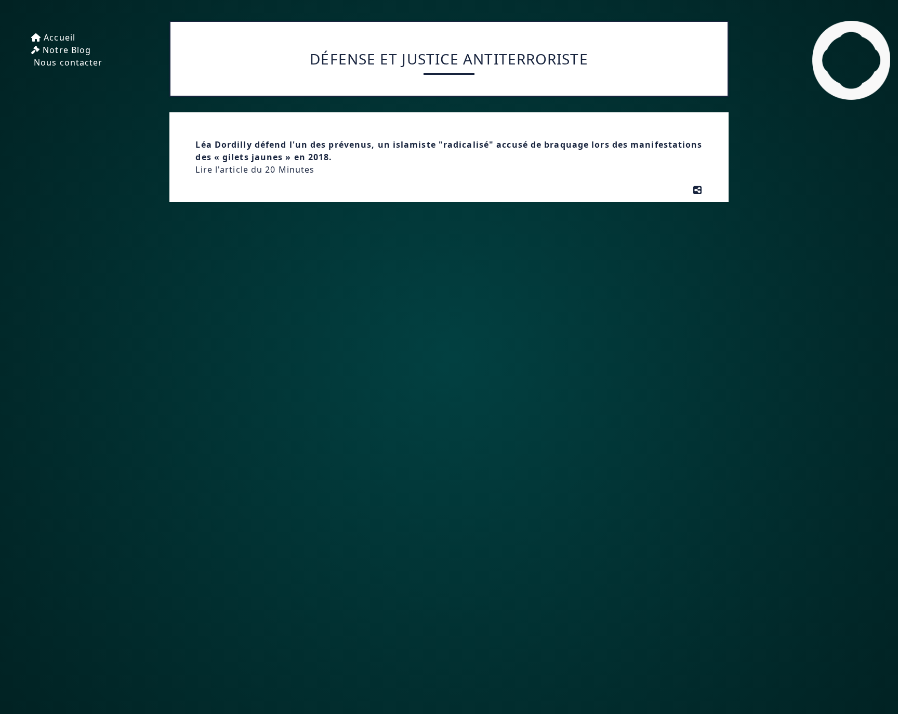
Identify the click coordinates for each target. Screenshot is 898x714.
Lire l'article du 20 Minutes (254, 169)
